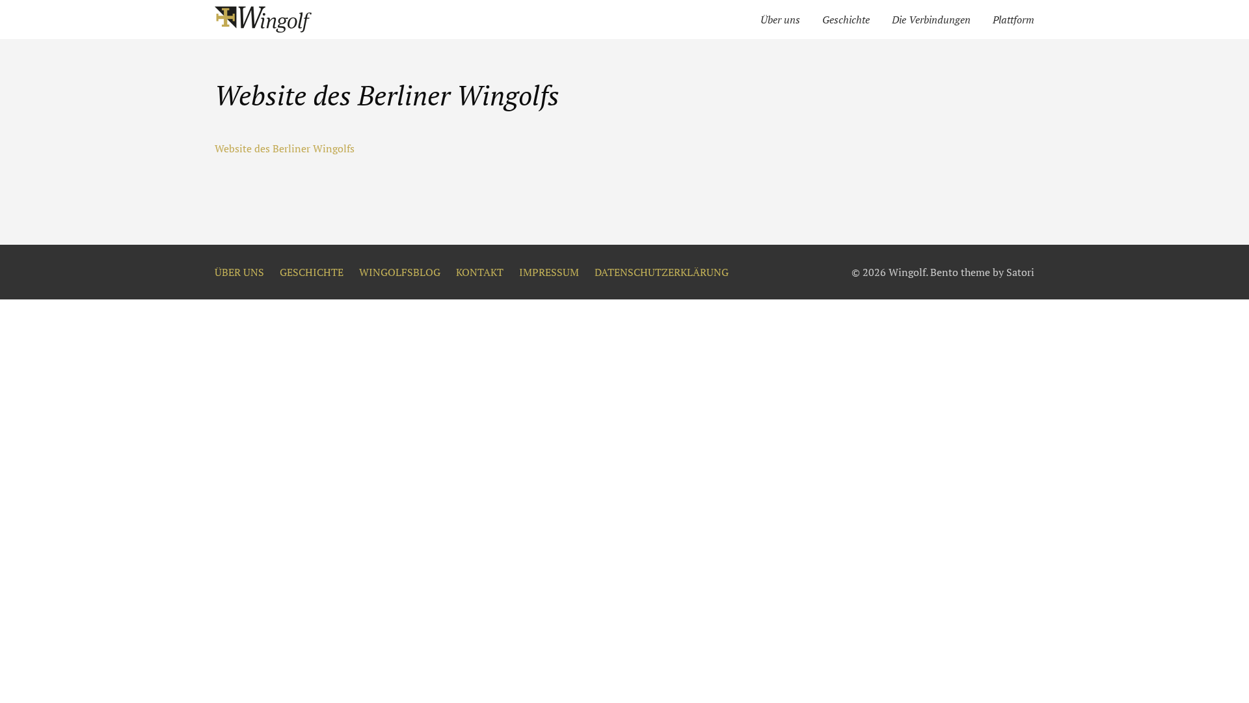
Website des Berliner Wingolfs (285, 148)
